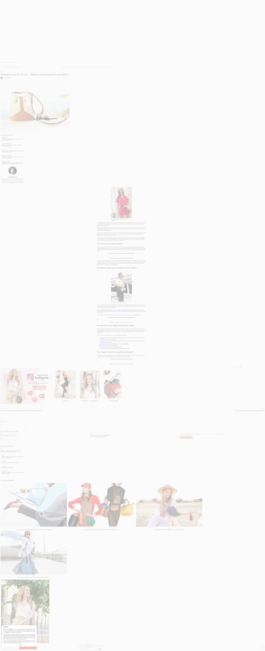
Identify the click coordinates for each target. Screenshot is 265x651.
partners (10, 629)
